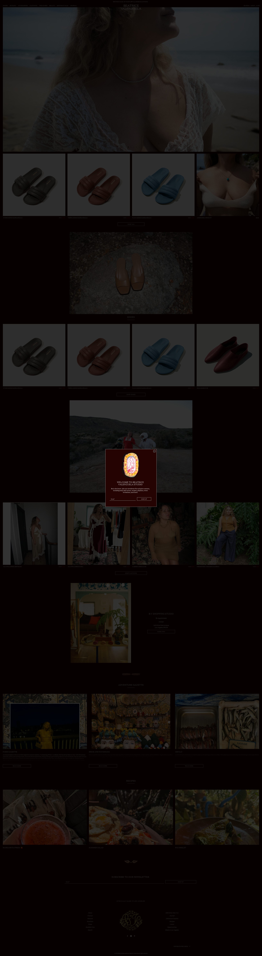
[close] (154, 451)
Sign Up (144, 499)
